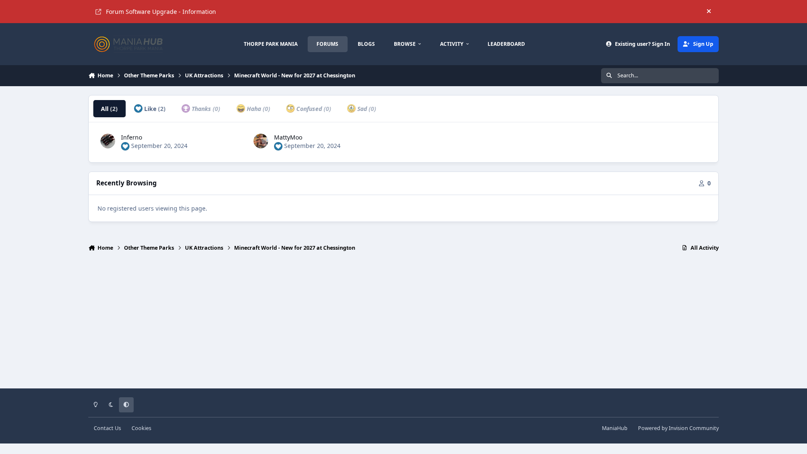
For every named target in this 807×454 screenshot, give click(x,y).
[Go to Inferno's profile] (107, 141)
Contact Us (107, 428)
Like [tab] (154, 109)
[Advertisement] (403, 324)
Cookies (141, 428)
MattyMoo (288, 137)
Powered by (678, 428)
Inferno (131, 137)
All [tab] (109, 109)
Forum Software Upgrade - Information (161, 12)
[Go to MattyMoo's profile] (260, 141)
